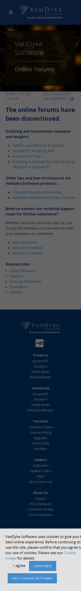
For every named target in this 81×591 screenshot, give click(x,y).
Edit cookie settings (32, 578)
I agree (19, 565)
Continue (43, 566)
